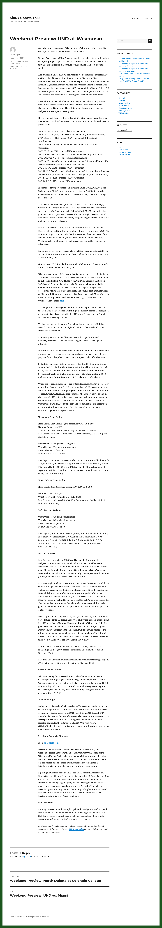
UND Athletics (123, 113)
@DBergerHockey (76, 829)
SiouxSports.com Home (141, 18)
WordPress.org (124, 155)
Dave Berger (15, 55)
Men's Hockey (15, 64)
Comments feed (124, 152)
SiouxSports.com (16, 66)
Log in (120, 147)
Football (121, 101)
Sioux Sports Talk (25, 18)
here (62, 301)
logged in (26, 856)
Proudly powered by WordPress (38, 917)
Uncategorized (124, 111)
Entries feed (123, 150)
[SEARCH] (150, 41)
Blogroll (13, 61)
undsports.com (51, 743)
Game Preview (22, 61)
